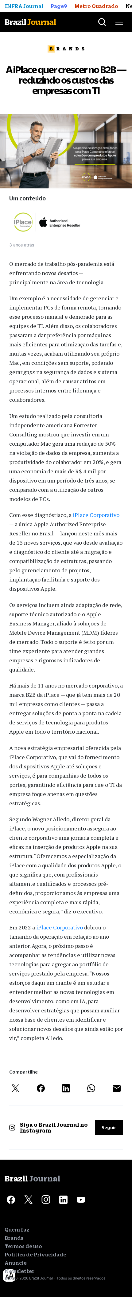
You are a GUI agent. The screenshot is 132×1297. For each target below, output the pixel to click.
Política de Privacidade (35, 1254)
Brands (14, 1238)
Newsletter (19, 1271)
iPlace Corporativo (96, 514)
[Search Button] (102, 22)
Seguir (109, 1127)
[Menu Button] (119, 22)
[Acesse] (11, 1199)
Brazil (30, 22)
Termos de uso (23, 1246)
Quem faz (17, 1229)
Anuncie (16, 1263)
